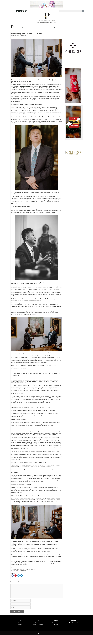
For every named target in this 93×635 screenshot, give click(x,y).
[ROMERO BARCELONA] (73, 163)
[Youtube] (23, 11)
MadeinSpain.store (71, 27)
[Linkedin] (21, 11)
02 (13, 567)
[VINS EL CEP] (73, 65)
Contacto (73, 620)
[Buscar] (83, 11)
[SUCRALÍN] (73, 102)
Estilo (30, 27)
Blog (54, 27)
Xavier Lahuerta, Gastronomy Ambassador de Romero (24, 569)
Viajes (50, 27)
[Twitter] (19, 11)
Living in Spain (23, 27)
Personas (15, 27)
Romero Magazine (61, 27)
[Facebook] (17, 11)
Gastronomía (43, 27)
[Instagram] (26, 11)
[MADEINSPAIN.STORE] (73, 137)
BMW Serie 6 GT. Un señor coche (19, 570)
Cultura (36, 27)
